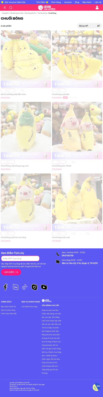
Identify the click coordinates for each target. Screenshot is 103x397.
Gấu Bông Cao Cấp (16, 13)
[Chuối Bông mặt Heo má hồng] (26, 198)
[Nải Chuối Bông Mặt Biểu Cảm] (26, 55)
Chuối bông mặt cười (61, 237)
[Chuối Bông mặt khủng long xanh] (26, 126)
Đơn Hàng (56, 2)
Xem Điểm (9, 272)
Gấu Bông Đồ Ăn (30, 13)
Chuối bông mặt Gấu (60, 94)
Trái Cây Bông (42, 13)
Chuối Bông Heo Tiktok (61, 166)
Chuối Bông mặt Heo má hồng (13, 237)
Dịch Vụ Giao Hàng (8, 310)
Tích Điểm (40, 2)
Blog (77, 2)
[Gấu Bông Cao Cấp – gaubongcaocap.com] (46, 7)
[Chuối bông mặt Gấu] (77, 55)
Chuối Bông (12, 18)
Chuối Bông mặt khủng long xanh (15, 166)
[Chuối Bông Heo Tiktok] (77, 126)
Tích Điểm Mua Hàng (29, 306)
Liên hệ (98, 2)
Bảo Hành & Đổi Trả (8, 306)
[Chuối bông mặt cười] (77, 198)
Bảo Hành (86, 2)
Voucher (68, 2)
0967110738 (67, 255)
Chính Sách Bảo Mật (8, 313)
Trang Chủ (5, 13)
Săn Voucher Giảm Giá (15, 2)
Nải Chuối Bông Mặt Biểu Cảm (13, 94)
